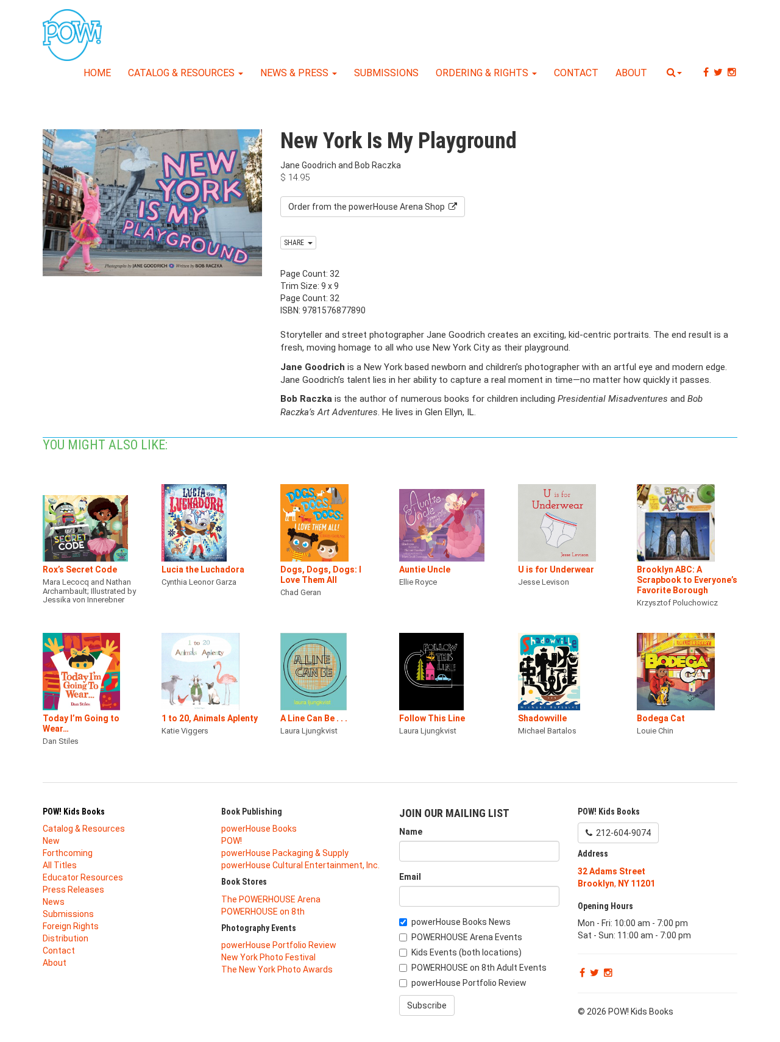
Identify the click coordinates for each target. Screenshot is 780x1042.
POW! (231, 841)
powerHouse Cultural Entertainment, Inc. (300, 865)
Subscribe (427, 1005)
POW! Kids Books (74, 811)
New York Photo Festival (268, 957)
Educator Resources (83, 877)
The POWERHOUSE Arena (271, 899)
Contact (576, 73)
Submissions (386, 73)
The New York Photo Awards (277, 969)
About (631, 73)
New (51, 841)
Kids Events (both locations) (466, 952)
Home (97, 73)
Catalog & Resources (182, 73)
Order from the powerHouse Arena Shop (368, 207)
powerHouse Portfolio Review (278, 945)
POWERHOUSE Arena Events (466, 937)
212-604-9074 (621, 833)
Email (410, 877)
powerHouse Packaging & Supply (285, 853)
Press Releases (73, 889)
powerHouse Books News (461, 922)
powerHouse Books (259, 828)
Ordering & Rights (483, 73)
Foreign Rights (71, 926)
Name (410, 832)
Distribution (65, 938)
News (54, 902)
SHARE (296, 242)
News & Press (295, 73)
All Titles (60, 865)
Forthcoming (68, 853)
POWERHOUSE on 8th (263, 911)
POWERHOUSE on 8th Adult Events (479, 967)
